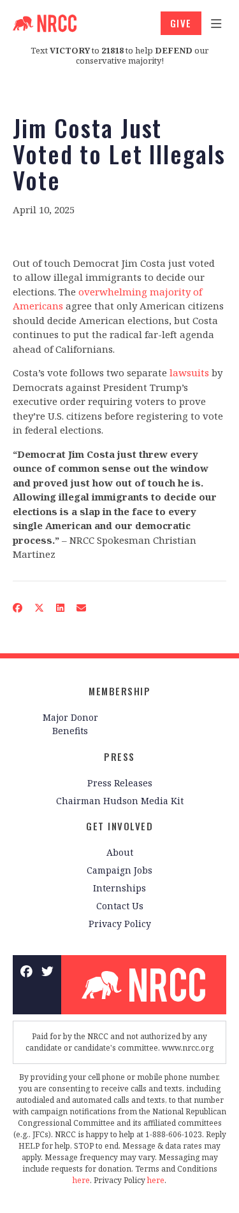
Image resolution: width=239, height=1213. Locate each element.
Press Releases (119, 783)
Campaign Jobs (119, 870)
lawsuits (189, 372)
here (81, 1180)
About (119, 852)
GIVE (181, 23)
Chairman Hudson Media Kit (120, 801)
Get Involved (119, 826)
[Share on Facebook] (17, 607)
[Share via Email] (81, 607)
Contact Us (119, 906)
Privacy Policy (120, 924)
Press (119, 756)
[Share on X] (39, 607)
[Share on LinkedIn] (60, 607)
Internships (119, 888)
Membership (119, 691)
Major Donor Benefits (70, 724)
